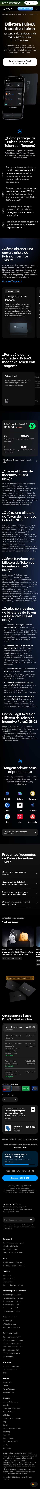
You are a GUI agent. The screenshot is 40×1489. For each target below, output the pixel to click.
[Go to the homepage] (8, 9)
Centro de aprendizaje (12, 1428)
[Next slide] (35, 1088)
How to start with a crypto (13, 1243)
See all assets (8, 1356)
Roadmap (6, 1431)
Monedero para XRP (11, 1304)
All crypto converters (11, 1327)
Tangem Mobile (9, 1278)
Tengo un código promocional (28, 1139)
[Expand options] (34, 1484)
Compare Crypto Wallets (13, 1252)
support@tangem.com (11, 1211)
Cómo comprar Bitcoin (12, 1337)
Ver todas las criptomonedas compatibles (15, 832)
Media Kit (6, 1435)
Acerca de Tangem (10, 1402)
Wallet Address (9, 1389)
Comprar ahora (31, 3)
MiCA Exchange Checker (13, 1262)
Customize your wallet (12, 1418)
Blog (4, 1421)
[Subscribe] (31, 1219)
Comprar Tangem (25, 9)
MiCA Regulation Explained (14, 1265)
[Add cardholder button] (33, 1109)
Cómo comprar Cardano (13, 1346)
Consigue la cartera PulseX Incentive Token (20, 62)
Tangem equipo (7, 949)
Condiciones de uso (11, 1366)
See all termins (9, 1392)
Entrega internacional (11, 1408)
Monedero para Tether (12, 1308)
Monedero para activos (12, 1311)
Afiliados (6, 1415)
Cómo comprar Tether (12, 1353)
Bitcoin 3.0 (7, 1382)
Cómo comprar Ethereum (13, 1340)
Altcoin (5, 1385)
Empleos (6, 1445)
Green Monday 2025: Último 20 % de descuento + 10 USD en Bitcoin (17, 953)
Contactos (7, 1448)
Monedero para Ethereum (13, 1298)
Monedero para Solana (12, 1301)
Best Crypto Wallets (11, 1249)
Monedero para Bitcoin (12, 1294)
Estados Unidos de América (26, 1144)
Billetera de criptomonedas (12, 958)
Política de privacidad (11, 1369)
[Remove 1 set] (4, 1099)
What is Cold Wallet (10, 1246)
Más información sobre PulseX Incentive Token (18, 461)
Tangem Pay (7, 1275)
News (5, 1425)
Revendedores (8, 1412)
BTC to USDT (8, 1320)
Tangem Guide (8, 1438)
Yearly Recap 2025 (10, 1441)
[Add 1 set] (15, 1099)
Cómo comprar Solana (12, 1343)
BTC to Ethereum (9, 1324)
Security (6, 1405)
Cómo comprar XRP (11, 1350)
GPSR (5, 1373)
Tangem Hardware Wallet (13, 1285)
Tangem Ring (8, 1281)
